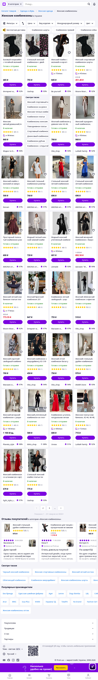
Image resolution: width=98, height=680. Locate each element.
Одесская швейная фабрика (30, 593)
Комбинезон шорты (40, 30)
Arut (5, 601)
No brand (77, 601)
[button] (13, 85)
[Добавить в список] (21, 53)
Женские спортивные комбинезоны (50, 572)
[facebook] (8, 660)
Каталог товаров (9, 11)
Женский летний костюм (83, 572)
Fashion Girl (92, 601)
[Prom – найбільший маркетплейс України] (4, 4)
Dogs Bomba (74, 593)
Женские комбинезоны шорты (74, 580)
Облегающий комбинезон (14, 580)
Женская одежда (45, 11)
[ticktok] (17, 660)
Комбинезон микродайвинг (43, 580)
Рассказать (61, 667)
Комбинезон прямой (65, 30)
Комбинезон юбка (89, 30)
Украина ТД (51, 601)
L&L (87, 593)
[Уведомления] (94, 4)
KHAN (37, 601)
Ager (51, 593)
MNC (14, 601)
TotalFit (65, 601)
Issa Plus (25, 601)
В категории (13, 4)
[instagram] (13, 660)
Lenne (61, 593)
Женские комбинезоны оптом (16, 610)
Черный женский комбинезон (16, 572)
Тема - (9, 649)
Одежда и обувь (27, 11)
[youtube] (4, 660)
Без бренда (8, 593)
